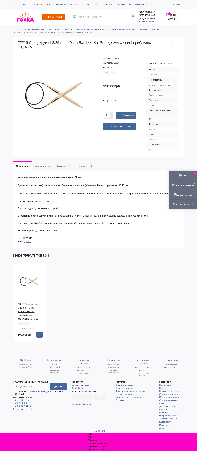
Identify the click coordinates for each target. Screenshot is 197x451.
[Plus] (111, 113)
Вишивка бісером (124, 385)
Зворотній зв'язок (168, 418)
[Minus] (111, 117)
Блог (97, 4)
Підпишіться (58, 386)
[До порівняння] (175, 45)
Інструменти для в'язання (39, 29)
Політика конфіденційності (40, 391)
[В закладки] (166, 45)
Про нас (86, 4)
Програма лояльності (66, 4)
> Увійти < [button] (177, 4)
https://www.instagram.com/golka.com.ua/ (82, 397)
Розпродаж (21, 4)
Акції (161, 428)
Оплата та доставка (169, 394)
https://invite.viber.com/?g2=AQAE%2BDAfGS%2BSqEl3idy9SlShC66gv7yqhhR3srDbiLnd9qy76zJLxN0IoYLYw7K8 (97, 397)
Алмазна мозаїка (124, 394)
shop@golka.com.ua (82, 404)
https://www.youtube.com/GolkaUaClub (89, 397)
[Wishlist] (42, 274)
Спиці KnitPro (68, 29)
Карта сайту (165, 422)
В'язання (22, 29)
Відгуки (121, 4)
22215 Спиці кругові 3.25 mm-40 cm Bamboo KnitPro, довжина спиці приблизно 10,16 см (28, 311)
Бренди (108, 4)
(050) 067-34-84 (147, 18)
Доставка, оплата (41, 4)
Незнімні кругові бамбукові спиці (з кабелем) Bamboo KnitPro (133, 29)
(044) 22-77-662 (147, 12)
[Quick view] (42, 268)
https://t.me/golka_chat (104, 397)
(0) (112, 67)
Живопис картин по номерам (130, 391)
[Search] (75, 17)
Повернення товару (169, 397)
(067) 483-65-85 (147, 15)
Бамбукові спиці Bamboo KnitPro (90, 29)
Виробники (164, 425)
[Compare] (42, 280)
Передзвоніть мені (22, 409)
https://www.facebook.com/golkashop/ (75, 397)
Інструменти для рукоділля (129, 397)
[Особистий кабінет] (183, 204)
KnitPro (56, 29)
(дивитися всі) (169, 63)
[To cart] (39, 335)
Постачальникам (138, 4)
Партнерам (165, 385)
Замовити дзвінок (146, 21)
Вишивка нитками (124, 388)
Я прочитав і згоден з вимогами (39, 392)
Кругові (27, 241)
